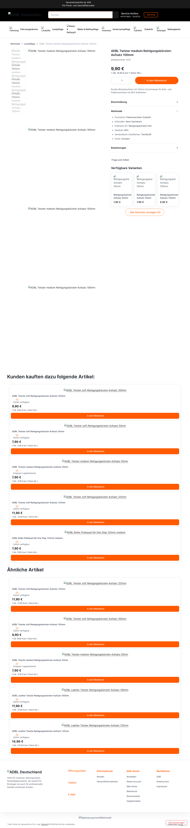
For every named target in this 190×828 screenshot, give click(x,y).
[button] (120, 160)
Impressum (162, 786)
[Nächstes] (177, 473)
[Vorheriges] (12, 473)
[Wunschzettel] (164, 15)
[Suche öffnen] (116, 14)
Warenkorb (132, 791)
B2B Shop (151, 15)
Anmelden (131, 776)
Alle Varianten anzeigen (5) (145, 212)
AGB (159, 776)
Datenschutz (163, 781)
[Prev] (18, 198)
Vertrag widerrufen (176, 822)
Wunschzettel (133, 796)
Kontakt (100, 776)
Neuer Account (134, 781)
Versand (44, 824)
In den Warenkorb (95, 415)
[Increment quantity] (129, 80)
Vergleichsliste (133, 801)
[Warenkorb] (179, 15)
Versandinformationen (107, 781)
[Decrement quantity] (114, 80)
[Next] (101, 198)
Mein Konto (132, 786)
